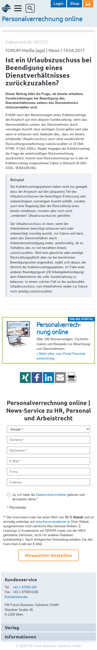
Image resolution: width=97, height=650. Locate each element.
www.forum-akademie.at (53, 522)
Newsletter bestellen (48, 555)
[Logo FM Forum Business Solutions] (6, 8)
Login (58, 3)
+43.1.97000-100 (24, 587)
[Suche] (30, 8)
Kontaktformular (16, 597)
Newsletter (88, 3)
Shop (74, 3)
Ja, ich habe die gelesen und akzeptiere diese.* (48, 497)
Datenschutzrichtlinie (51, 495)
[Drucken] (71, 377)
